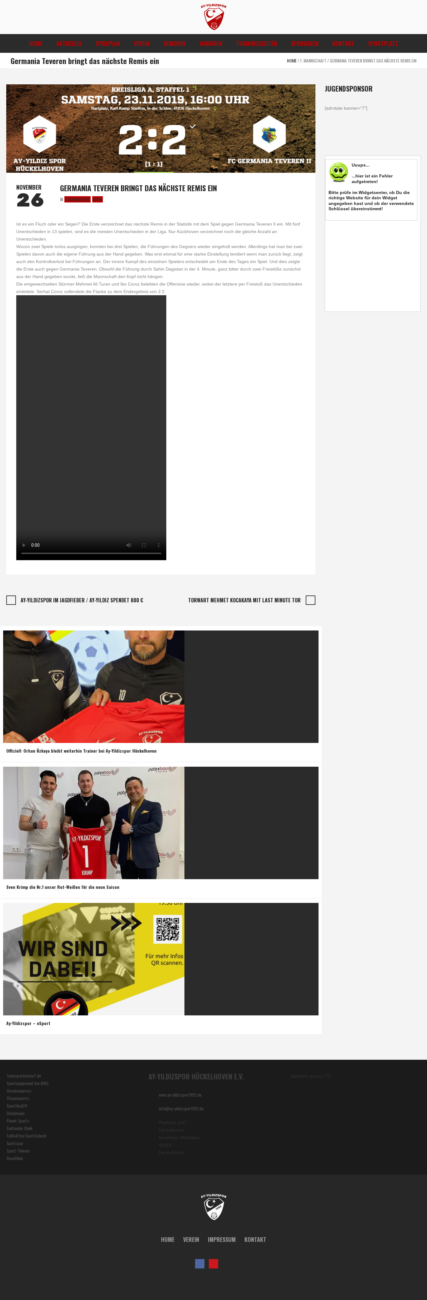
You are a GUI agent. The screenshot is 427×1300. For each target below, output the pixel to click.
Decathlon (15, 1158)
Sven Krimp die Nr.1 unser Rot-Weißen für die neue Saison (62, 887)
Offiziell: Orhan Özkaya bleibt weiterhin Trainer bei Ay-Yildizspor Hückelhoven (81, 750)
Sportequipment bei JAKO (27, 1083)
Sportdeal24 (17, 1105)
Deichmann (15, 1113)
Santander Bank (20, 1128)
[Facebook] (199, 1263)
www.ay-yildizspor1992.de (180, 1094)
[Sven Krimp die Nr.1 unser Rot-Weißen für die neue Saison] (93, 822)
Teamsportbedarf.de (24, 1075)
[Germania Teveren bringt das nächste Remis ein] (160, 127)
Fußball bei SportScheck (26, 1135)
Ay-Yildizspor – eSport (28, 1023)
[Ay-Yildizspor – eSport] (93, 958)
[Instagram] (227, 1263)
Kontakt (255, 1239)
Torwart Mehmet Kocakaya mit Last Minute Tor (244, 600)
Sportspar (15, 1143)
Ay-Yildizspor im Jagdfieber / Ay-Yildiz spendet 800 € (82, 600)
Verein (191, 1239)
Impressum (222, 1239)
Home (292, 60)
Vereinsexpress (19, 1090)
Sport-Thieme (18, 1150)
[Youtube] (213, 1263)
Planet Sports (18, 1120)
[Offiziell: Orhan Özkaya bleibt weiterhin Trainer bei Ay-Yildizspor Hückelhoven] (93, 686)
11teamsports (18, 1098)
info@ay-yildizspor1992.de (181, 1108)
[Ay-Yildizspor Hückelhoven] (214, 1207)
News (97, 199)
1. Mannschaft (313, 60)
